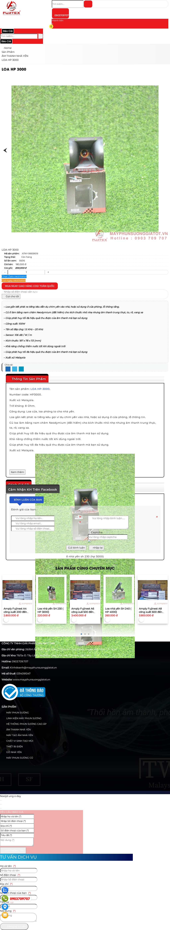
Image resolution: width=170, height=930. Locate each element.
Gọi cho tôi (12, 296)
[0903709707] (5, 898)
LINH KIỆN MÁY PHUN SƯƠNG (24, 718)
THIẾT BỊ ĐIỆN (14, 746)
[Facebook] (8, 369)
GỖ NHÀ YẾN (14, 752)
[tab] (85, 379)
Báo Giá (8, 31)
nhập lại (97, 547)
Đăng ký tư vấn (16, 926)
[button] (54, 27)
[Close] (1, 800)
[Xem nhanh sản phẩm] (17, 589)
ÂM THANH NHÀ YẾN (18, 729)
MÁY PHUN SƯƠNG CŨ (19, 757)
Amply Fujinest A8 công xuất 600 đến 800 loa (116, 612)
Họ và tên (8, 866)
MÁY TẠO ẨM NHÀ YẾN (19, 735)
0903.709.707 (20, 661)
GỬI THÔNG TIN (13, 850)
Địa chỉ (6, 883)
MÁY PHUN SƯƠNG (17, 712)
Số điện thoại (10, 875)
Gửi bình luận (76, 547)
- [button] (4, 272)
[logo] (12, 15)
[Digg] (21, 369)
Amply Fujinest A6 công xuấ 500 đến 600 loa (49, 612)
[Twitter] (14, 369)
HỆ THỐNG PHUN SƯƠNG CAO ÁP (26, 723)
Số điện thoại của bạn (15, 892)
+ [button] (48, 272)
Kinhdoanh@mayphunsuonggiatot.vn (33, 667)
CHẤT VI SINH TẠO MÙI (19, 740)
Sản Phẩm (9, 706)
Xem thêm (17, 472)
